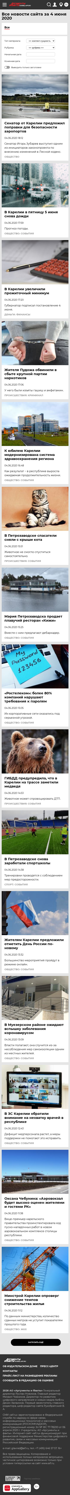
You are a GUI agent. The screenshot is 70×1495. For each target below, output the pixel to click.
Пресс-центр (49, 1366)
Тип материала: (12, 41)
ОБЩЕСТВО (11, 157)
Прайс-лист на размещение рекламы (30, 1375)
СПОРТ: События (16, 884)
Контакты (10, 1370)
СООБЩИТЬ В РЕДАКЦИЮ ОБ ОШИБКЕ (28, 1380)
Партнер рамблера (32, 1479)
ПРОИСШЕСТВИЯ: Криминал (23, 395)
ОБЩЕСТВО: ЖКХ (15, 1329)
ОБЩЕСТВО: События (19, 233)
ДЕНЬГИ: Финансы (17, 314)
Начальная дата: (13, 54)
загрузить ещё (35, 1342)
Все (7, 27)
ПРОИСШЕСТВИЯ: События (22, 561)
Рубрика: (9, 47)
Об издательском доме (20, 1366)
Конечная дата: (12, 61)
